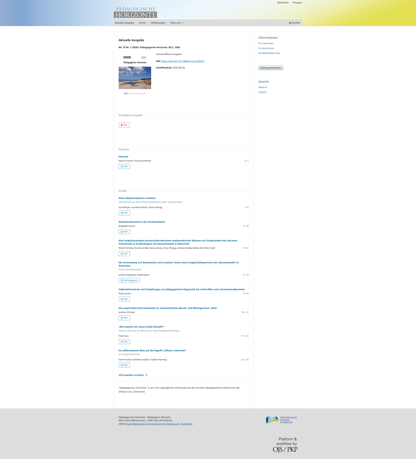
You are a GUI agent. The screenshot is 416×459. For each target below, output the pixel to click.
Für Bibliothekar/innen (269, 53)
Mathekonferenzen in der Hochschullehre (142, 221)
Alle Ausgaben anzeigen (131, 374)
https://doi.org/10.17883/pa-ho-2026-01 (183, 61)
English (262, 92)
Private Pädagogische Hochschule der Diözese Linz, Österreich (158, 423)
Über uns (175, 22)
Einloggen (297, 2)
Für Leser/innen (266, 43)
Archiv (142, 22)
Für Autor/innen (266, 48)
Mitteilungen (158, 22)
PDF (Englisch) (130, 280)
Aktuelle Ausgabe (124, 22)
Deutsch (262, 87)
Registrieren (283, 2)
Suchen (295, 22)
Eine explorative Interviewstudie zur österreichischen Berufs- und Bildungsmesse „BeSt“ (168, 308)
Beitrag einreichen (271, 67)
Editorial (123, 156)
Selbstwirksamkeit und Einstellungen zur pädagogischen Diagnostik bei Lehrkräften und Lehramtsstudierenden (182, 289)
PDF (123, 124)
